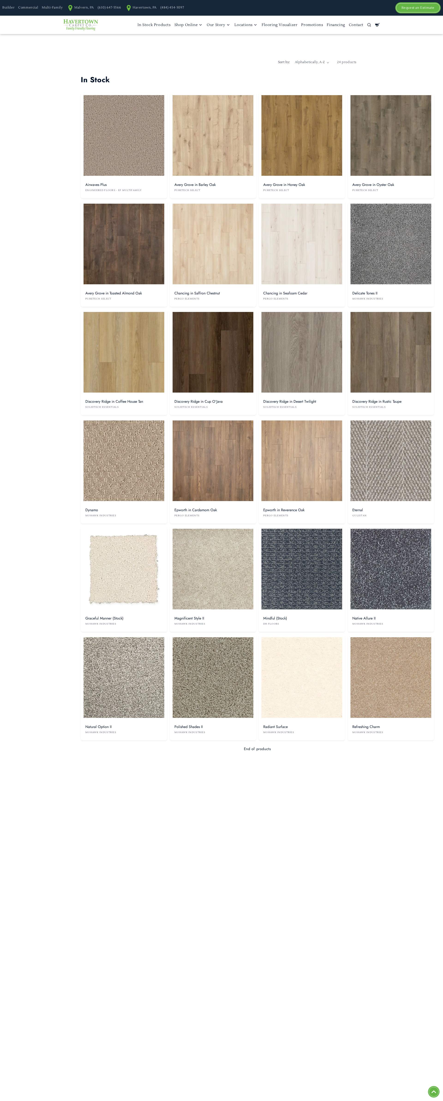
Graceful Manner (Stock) (104, 618)
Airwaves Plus (96, 184)
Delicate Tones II (364, 293)
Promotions (312, 25)
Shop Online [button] (186, 25)
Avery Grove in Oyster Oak (373, 184)
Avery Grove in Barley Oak (195, 184)
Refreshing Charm (366, 726)
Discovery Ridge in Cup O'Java (198, 401)
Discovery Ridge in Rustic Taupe (376, 401)
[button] (369, 25)
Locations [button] (243, 25)
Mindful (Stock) (275, 618)
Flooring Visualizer (279, 25)
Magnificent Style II (189, 618)
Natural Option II (98, 726)
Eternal (357, 509)
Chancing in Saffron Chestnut (197, 293)
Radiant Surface (275, 726)
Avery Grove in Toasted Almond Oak (113, 293)
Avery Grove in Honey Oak (284, 184)
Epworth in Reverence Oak (284, 509)
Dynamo (91, 509)
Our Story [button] (216, 25)
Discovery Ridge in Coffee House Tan (114, 401)
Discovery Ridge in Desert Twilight (289, 401)
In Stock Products (154, 25)
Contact (356, 25)
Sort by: (284, 62)
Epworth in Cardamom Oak (195, 509)
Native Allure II (364, 618)
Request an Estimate (417, 8)
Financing (336, 25)
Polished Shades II (188, 726)
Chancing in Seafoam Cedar (285, 293)
